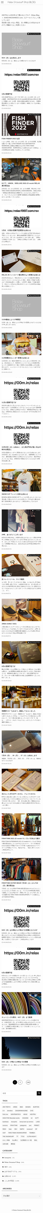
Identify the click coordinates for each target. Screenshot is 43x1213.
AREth (15, 1107)
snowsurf (29, 1129)
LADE (38, 1122)
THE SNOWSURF (8, 1136)
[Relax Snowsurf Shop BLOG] (21, 2)
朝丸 (35, 1140)
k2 (31, 1118)
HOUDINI (25, 1118)
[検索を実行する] (39, 1093)
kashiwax (5, 1122)
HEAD (25, 1114)
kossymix (14, 1122)
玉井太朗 (5, 1144)
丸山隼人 (15, 1140)
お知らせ (10, 1176)
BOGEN (28, 1107)
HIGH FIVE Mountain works (11, 1118)
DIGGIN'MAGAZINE (21, 1111)
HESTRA (33, 1114)
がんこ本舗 (6, 1140)
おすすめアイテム (12, 1171)
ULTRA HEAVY (31, 1136)
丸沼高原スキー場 (26, 1140)
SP (36, 1129)
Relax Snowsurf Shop (14, 1162)
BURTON (36, 1107)
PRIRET (36, 1125)
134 (28, 1082)
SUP (4, 1133)
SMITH (22, 1129)
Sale (10, 1129)
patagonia (23, 1125)
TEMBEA (32, 1133)
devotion (10, 1111)
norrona (5, 1125)
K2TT (37, 1118)
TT (17, 1136)
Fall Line (5, 1114)
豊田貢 (13, 1144)
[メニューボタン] (2, 2)
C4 (3, 1111)
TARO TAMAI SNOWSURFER (17, 1133)
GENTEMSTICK (16, 1114)
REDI (4, 1129)
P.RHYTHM (13, 1125)
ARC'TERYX (6, 1107)
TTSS (22, 1136)
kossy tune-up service (26, 1122)
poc (30, 1125)
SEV (15, 1129)
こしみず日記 (11, 1181)
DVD (31, 1111)
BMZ (21, 1107)
